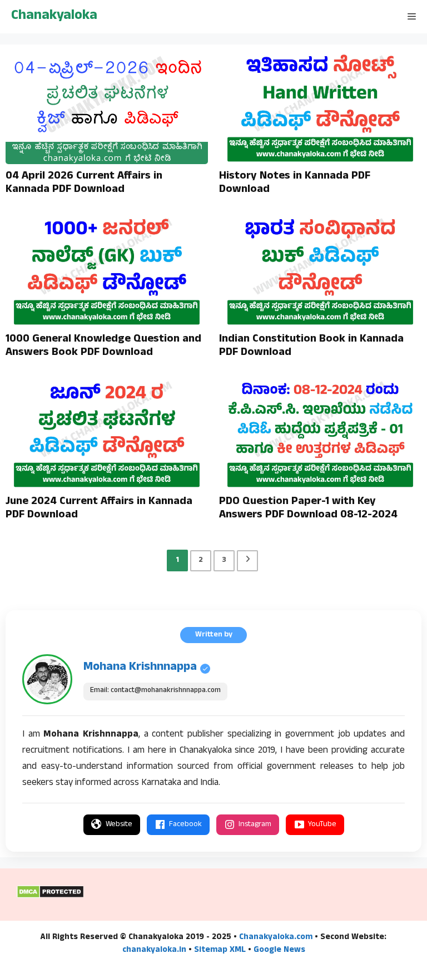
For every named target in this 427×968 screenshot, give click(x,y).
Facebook (185, 824)
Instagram (255, 824)
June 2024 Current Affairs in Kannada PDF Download (99, 509)
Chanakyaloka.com (275, 938)
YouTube (322, 824)
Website (119, 824)
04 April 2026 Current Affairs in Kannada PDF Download (84, 183)
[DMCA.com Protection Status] (50, 897)
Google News (279, 950)
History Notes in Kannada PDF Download (294, 183)
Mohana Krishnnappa (140, 668)
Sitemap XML (220, 950)
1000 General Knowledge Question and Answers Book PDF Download (103, 346)
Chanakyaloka (54, 16)
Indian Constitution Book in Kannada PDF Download (311, 346)
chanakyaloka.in (154, 950)
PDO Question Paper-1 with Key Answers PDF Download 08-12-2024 (308, 509)
